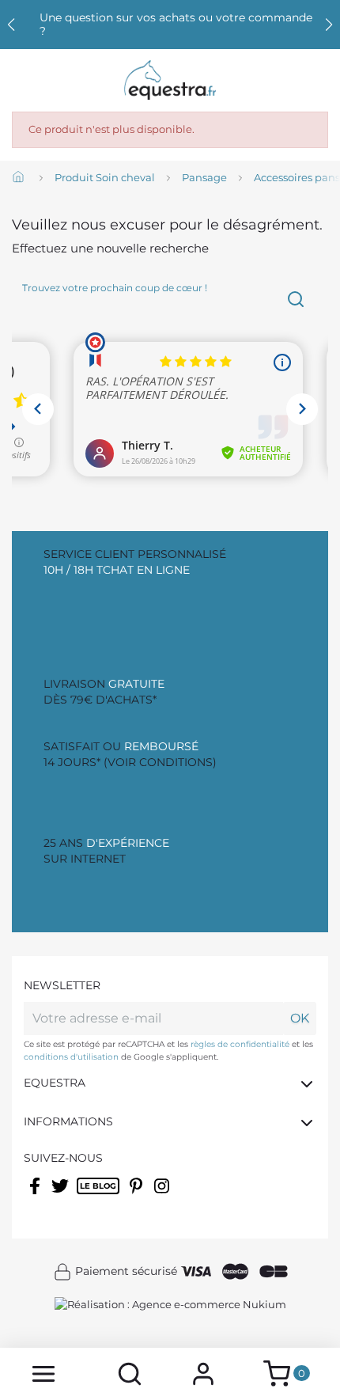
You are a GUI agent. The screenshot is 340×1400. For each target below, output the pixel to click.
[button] (329, 24)
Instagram (162, 1196)
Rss (85, 1196)
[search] (129, 1374)
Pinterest (137, 1196)
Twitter (61, 1196)
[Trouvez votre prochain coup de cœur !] (295, 299)
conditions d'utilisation (71, 1057)
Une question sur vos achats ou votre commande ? (176, 24)
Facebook (36, 1196)
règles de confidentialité (240, 1044)
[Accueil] (20, 178)
